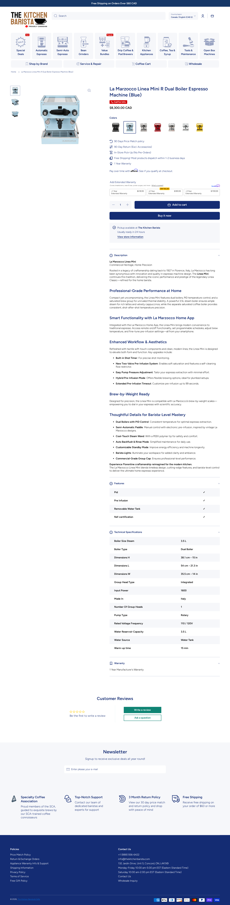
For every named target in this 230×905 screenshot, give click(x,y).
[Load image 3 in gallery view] (15, 114)
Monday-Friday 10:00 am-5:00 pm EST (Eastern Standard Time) (153, 867)
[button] (212, 15)
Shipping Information (21, 867)
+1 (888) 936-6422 (128, 854)
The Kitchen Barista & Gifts (29, 899)
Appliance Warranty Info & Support (29, 863)
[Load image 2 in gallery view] (15, 102)
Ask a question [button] (142, 717)
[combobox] (109, 16)
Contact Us (124, 876)
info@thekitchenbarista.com (134, 859)
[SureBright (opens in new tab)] (216, 185)
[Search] (54, 16)
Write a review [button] (142, 709)
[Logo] (29, 20)
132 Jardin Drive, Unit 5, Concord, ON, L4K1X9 (143, 863)
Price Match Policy (20, 854)
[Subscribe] (162, 769)
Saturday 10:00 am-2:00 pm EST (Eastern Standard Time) (149, 872)
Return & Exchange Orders (24, 859)
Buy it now (164, 215)
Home (13, 72)
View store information (130, 236)
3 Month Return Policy (144, 797)
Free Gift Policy (18, 880)
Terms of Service (19, 876)
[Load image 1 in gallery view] (15, 91)
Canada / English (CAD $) (182, 17)
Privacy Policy (17, 872)
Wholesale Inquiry (128, 880)
